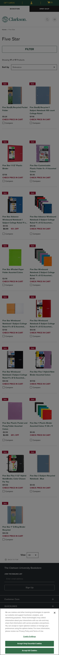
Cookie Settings (29, 636)
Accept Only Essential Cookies (29, 643)
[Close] (55, 613)
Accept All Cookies (29, 650)
